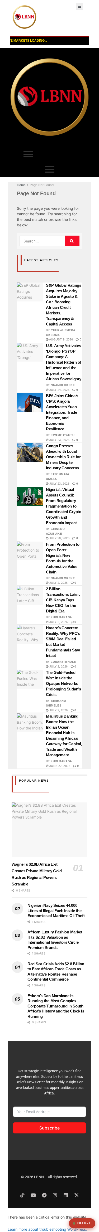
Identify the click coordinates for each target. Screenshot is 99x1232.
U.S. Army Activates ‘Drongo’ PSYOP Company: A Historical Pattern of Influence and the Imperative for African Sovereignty (63, 362)
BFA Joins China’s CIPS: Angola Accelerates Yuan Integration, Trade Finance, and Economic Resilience (62, 412)
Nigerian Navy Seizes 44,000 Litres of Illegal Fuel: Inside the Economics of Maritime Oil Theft (55, 910)
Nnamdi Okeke (63, 385)
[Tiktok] (22, 1195)
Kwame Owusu (62, 435)
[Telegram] (44, 1195)
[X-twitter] (76, 1195)
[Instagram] (55, 1195)
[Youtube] (33, 1195)
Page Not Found (42, 185)
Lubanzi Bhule (63, 661)
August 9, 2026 (60, 339)
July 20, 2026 (58, 538)
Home (21, 185)
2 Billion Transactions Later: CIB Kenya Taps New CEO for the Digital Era (63, 600)
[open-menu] (79, 6)
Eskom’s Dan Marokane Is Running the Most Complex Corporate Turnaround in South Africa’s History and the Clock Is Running (55, 1006)
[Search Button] (72, 241)
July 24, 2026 (58, 389)
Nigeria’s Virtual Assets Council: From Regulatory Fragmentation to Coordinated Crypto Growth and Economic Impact (63, 506)
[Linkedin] (65, 1195)
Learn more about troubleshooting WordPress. (47, 1229)
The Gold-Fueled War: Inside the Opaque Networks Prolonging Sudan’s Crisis (63, 683)
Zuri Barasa (61, 617)
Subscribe (49, 1128)
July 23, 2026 (58, 439)
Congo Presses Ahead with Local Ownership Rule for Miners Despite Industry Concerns (63, 457)
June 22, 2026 (59, 765)
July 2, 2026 (58, 582)
